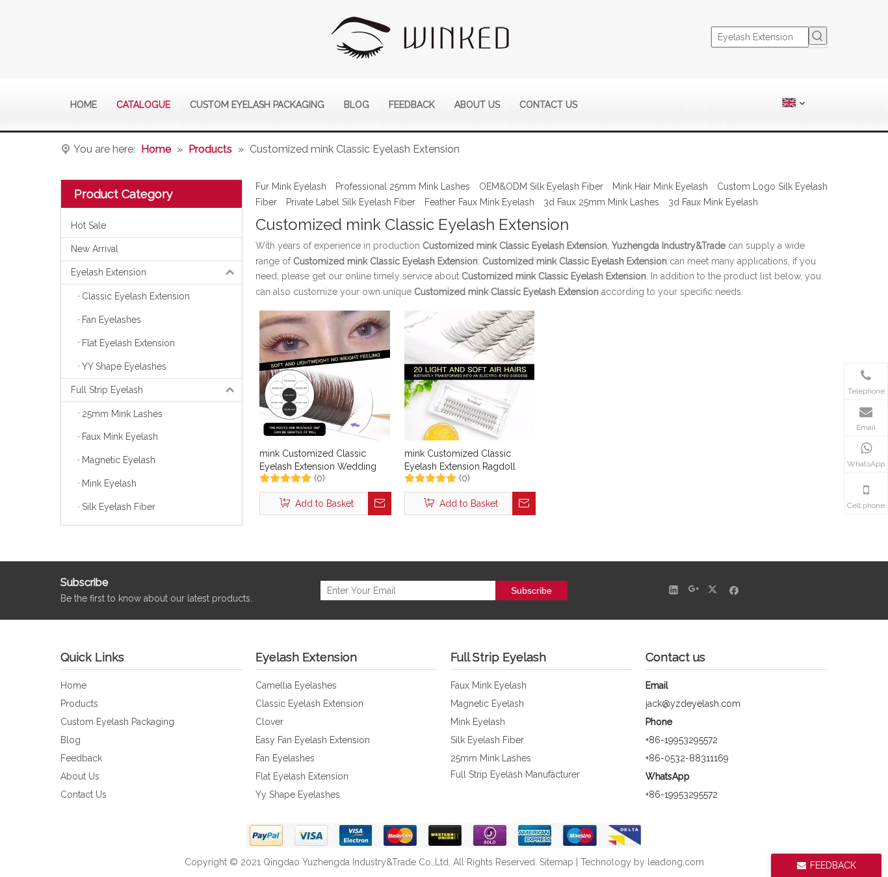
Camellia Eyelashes (296, 685)
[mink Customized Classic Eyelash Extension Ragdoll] (469, 375)
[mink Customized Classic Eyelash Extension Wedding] (324, 375)
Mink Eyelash (478, 722)
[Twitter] (714, 589)
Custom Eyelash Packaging (117, 722)
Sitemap (556, 862)
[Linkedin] (674, 589)
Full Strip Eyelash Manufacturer (515, 774)
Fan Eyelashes (285, 758)
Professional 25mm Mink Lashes (402, 186)
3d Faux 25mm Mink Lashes (601, 202)
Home (73, 685)
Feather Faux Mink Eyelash (479, 202)
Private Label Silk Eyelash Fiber (350, 202)
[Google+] (694, 589)
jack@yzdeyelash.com (693, 703)
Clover (269, 722)
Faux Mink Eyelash (489, 685)
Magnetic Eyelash (487, 703)
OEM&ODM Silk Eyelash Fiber (541, 186)
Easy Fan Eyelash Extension (312, 740)
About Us (79, 776)
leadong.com (675, 862)
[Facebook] (734, 589)
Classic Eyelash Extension (309, 703)
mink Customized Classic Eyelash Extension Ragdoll (460, 460)
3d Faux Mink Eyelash (713, 202)
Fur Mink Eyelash (290, 186)
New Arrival (94, 249)
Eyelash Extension (108, 272)
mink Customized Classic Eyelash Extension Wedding (317, 460)
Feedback (81, 758)
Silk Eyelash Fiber (487, 740)
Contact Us (83, 794)
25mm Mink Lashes (491, 758)
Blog (70, 740)
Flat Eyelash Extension (301, 776)
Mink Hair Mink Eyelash (660, 186)
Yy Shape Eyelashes (297, 794)
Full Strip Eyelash (107, 390)
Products (79, 703)
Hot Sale (88, 225)
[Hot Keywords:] (818, 36)
